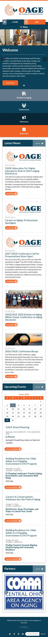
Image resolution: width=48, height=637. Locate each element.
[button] (3, 59)
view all (37, 143)
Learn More (10, 83)
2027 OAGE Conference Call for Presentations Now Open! (22, 255)
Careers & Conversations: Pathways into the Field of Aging (23, 498)
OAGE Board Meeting (17, 427)
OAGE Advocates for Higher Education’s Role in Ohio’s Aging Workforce (22, 171)
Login (15, 22)
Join (37, 22)
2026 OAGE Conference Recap (21, 351)
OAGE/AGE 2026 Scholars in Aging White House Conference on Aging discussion (23, 317)
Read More (10, 193)
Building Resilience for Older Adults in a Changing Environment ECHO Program (21, 461)
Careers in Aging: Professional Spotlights (21, 221)
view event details (12, 449)
